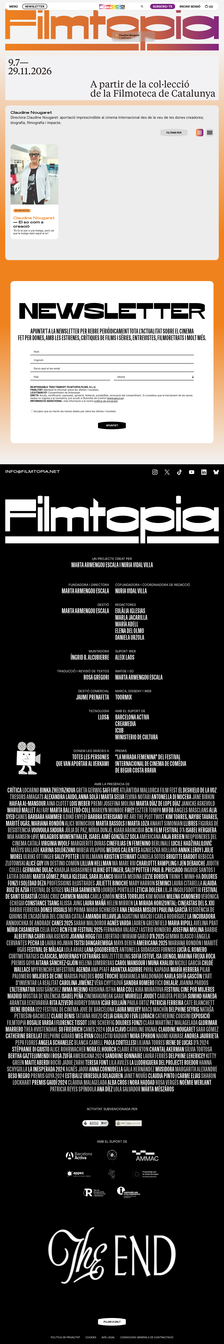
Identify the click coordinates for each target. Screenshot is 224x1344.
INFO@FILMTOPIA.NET (32, 472)
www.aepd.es (115, 398)
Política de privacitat (65, 1337)
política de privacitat (106, 400)
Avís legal (108, 1337)
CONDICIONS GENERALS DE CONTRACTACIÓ (146, 1337)
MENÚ (13, 6)
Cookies (90, 1337)
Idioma (121, 376)
